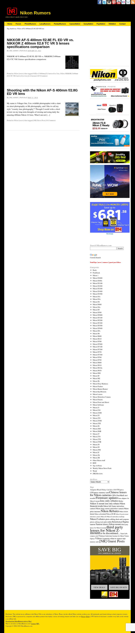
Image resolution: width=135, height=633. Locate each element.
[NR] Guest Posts (39, 120)
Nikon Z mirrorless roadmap (115, 517)
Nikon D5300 (97, 323)
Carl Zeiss (110, 490)
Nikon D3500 (97, 294)
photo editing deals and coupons (117, 519)
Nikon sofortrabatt (100, 514)
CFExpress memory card (99, 492)
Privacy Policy (85, 616)
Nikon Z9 (96, 447)
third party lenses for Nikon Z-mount (106, 529)
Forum (18, 24)
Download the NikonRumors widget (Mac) (19, 621)
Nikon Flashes (98, 386)
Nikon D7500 (97, 354)
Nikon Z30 (96, 410)
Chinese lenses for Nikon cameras (108, 493)
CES (114, 490)
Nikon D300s (97, 280)
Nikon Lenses (18, 73)
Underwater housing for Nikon (114, 536)
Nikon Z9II (97, 450)
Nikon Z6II (97, 428)
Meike (121, 501)
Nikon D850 (97, 370)
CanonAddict (74, 24)
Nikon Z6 (96, 426)
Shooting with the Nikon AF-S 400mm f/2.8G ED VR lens (42, 92)
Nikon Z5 (96, 415)
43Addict (112, 24)
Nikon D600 (97, 336)
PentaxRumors (60, 24)
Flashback (96, 273)
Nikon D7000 (97, 344)
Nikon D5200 (97, 320)
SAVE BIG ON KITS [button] (118, 587)
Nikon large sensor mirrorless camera (110, 508)
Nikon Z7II (97, 439)
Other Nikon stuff (99, 460)
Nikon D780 (97, 360)
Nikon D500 (97, 312)
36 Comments (51, 120)
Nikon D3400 (97, 291)
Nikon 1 (95, 275)
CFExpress (120, 490)
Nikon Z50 (96, 418)
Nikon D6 (96, 333)
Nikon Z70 (96, 436)
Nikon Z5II (97, 423)
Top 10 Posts (97, 465)
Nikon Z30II (97, 413)
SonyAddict (88, 24)
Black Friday (101, 489)
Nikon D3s (96, 296)
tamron (92, 524)
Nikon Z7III (97, 442)
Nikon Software (98, 405)
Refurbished (117, 521)
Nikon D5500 (97, 325)
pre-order (108, 521)
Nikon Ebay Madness (100, 383)
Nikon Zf (96, 452)
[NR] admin (13, 51)
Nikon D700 (97, 341)
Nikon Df (96, 376)
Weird (95, 471)
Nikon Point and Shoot (101, 402)
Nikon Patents (98, 399)
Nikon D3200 (97, 286)
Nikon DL (96, 381)
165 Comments (42, 76)
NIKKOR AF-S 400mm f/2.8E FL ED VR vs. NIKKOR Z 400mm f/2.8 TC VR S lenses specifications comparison (40, 43)
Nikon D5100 (97, 317)
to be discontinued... (110, 533)
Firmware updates (107, 497)
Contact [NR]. (35, 624)
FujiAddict (101, 24)
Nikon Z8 (96, 444)
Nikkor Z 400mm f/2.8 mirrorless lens (46, 73)
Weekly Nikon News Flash (102, 468)
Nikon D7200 (97, 349)
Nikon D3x (97, 299)
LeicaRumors (45, 24)
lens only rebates (109, 500)
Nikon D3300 (97, 288)
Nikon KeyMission (99, 391)
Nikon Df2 (96, 378)
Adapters (93, 489)
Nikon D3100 (97, 283)
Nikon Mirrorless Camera (102, 397)
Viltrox (98, 538)
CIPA (114, 495)
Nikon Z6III (97, 431)
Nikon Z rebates (97, 519)
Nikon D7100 (97, 347)
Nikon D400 (97, 304)
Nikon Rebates (110, 511)
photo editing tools (97, 522)
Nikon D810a (97, 368)
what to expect (116, 538)
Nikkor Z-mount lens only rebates (104, 503)
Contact (122, 24)
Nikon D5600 (97, 328)
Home (9, 24)
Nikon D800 (97, 362)
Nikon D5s (96, 331)
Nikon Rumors (35, 12)
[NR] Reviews (98, 473)
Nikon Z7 (96, 434)
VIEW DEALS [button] (99, 587)
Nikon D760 (97, 357)
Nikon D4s (96, 307)
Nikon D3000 (97, 278)
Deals (95, 270)
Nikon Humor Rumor (100, 389)
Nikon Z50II (97, 420)
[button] (110, 572)
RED (94, 463)
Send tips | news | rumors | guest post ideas (105, 262)
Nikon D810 (97, 365)
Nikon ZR (96, 457)
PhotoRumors (30, 24)
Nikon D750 (97, 352)
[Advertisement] (110, 46)
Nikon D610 (97, 339)
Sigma (126, 521)
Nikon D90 (97, 373)
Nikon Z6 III (110, 514)
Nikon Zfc (96, 455)
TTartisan (101, 536)
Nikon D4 (96, 302)
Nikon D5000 (97, 315)
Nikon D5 (96, 310)
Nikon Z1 (96, 407)
